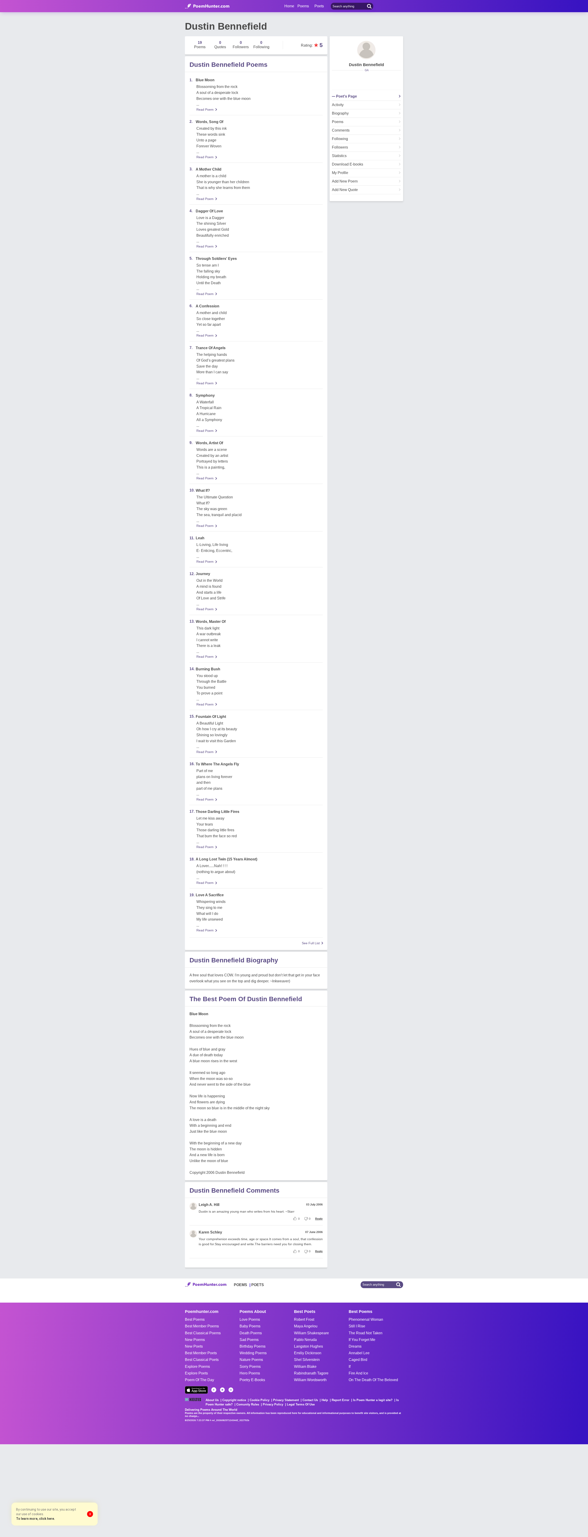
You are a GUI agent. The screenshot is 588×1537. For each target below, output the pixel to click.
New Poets (194, 1346)
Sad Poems (249, 1340)
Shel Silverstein (307, 1360)
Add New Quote (345, 190)
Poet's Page (346, 96)
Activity (338, 105)
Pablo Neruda (305, 1340)
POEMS (240, 1285)
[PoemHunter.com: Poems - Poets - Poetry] (207, 6)
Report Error (340, 1400)
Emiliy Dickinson (307, 1353)
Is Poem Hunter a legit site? (373, 1400)
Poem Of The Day (199, 1380)
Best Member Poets (201, 1353)
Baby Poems (250, 1326)
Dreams (355, 1346)
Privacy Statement (286, 1400)
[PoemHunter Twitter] (222, 1389)
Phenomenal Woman (366, 1319)
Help (325, 1400)
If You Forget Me (362, 1340)
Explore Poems (197, 1366)
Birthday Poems (253, 1346)
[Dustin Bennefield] (366, 50)
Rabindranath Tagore (311, 1373)
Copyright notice (234, 1400)
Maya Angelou (305, 1326)
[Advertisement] (69, 1490)
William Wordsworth (310, 1380)
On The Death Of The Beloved (373, 1380)
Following (340, 139)
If (350, 1366)
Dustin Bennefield (366, 64)
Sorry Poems (250, 1366)
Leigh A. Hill (209, 1205)
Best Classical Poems (203, 1333)
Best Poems (195, 1319)
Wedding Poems (253, 1353)
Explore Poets (196, 1373)
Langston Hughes (308, 1346)
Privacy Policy (273, 1404)
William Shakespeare (311, 1333)
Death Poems (251, 1333)
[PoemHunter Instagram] (230, 1389)
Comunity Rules (247, 1404)
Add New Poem (345, 181)
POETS (257, 1285)
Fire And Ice (358, 1373)
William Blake (305, 1366)
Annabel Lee (359, 1353)
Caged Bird (358, 1360)
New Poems (195, 1340)
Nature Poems (251, 1360)
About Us (212, 1400)
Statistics (339, 156)
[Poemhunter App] (196, 1390)
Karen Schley (210, 1232)
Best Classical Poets (202, 1360)
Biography (340, 113)
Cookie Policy (259, 1400)
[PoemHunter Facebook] (213, 1389)
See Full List (311, 943)
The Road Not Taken (365, 1333)
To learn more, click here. (35, 1518)
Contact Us (310, 1400)
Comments (341, 130)
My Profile (340, 173)
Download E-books (347, 164)
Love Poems (250, 1319)
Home (289, 6)
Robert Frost (304, 1319)
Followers (340, 147)
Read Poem (205, 109)
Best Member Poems (202, 1326)
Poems (337, 122)
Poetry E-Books (252, 1380)
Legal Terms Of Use (301, 1404)
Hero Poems (250, 1373)
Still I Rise (357, 1326)
